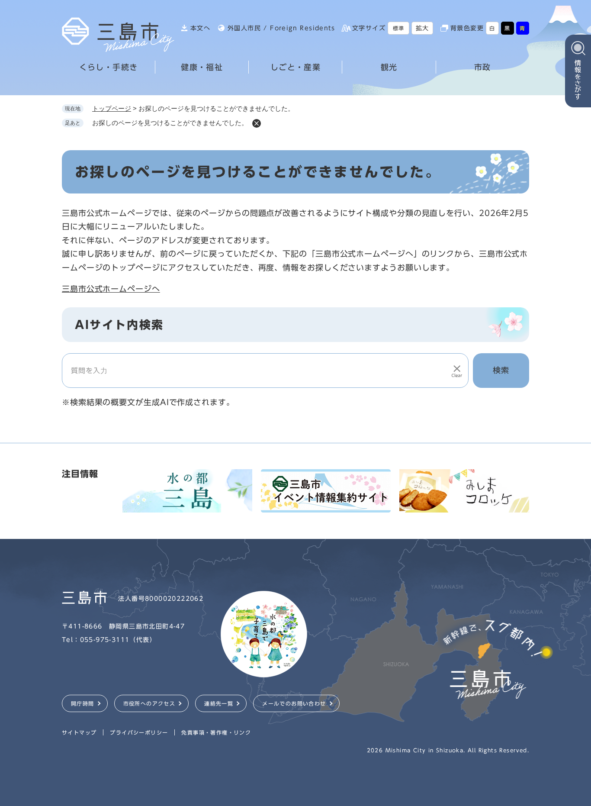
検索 (501, 370)
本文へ (200, 28)
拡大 (422, 28)
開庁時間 (82, 703)
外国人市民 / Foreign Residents (281, 28)
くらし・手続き (108, 67)
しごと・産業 (295, 67)
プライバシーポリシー (139, 732)
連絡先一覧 (218, 703)
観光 (389, 67)
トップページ (111, 108)
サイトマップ (79, 732)
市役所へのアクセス (149, 703)
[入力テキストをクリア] (457, 370)
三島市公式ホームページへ (111, 289)
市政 (482, 67)
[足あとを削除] (256, 123)
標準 (399, 28)
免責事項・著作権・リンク (216, 732)
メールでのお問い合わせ (294, 703)
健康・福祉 (202, 67)
